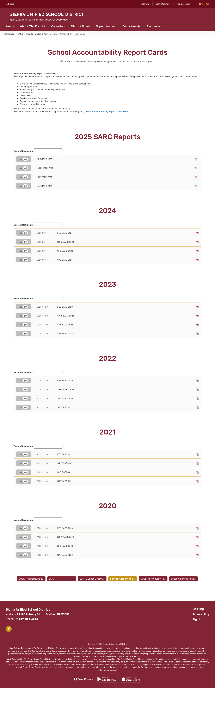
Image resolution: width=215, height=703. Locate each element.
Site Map (198, 609)
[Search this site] (207, 3)
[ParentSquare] (83, 679)
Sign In (197, 619)
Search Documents (23, 150)
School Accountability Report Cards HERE (107, 111)
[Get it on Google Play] (107, 679)
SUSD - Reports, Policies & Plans (33, 33)
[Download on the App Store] (131, 679)
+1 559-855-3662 (26, 618)
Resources (9, 33)
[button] (11, 4)
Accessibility (201, 614)
